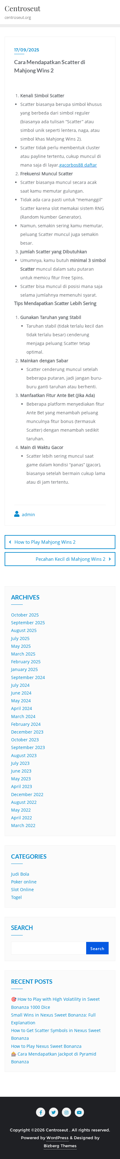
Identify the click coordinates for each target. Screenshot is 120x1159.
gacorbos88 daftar (78, 165)
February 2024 (26, 724)
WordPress (57, 1137)
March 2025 (23, 654)
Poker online (24, 882)
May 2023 (21, 779)
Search (22, 928)
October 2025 (25, 615)
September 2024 (28, 677)
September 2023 (28, 747)
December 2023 (27, 732)
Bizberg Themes (60, 1145)
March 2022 (23, 825)
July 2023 (20, 763)
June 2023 (21, 771)
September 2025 (28, 622)
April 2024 (21, 708)
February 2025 (26, 661)
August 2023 (24, 755)
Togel (16, 897)
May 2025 (21, 646)
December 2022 (27, 794)
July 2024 (20, 685)
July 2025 (20, 638)
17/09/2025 (26, 50)
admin (28, 514)
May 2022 (21, 810)
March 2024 (23, 716)
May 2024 (21, 701)
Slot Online (22, 889)
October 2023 (25, 740)
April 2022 (21, 818)
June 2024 (21, 693)
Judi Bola (20, 874)
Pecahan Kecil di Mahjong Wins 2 (71, 559)
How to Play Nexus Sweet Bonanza (46, 1046)
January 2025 (24, 669)
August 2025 (24, 630)
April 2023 (21, 786)
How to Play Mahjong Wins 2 (45, 542)
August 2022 (24, 802)
